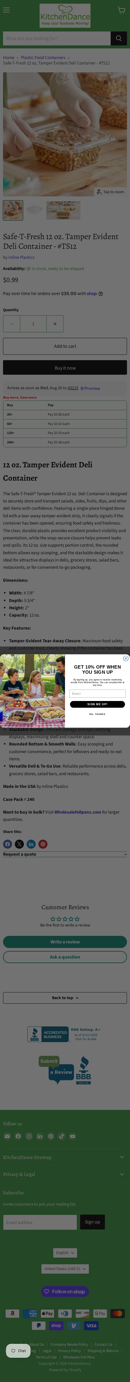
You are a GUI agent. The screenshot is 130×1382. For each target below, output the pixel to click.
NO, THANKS (97, 714)
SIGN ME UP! (97, 704)
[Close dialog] (125, 658)
